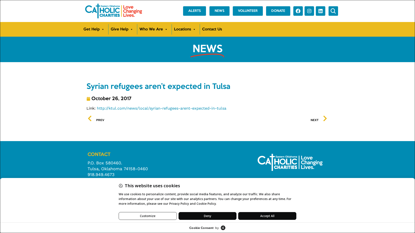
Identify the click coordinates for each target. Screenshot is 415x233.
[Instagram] (309, 11)
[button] (333, 11)
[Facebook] (298, 11)
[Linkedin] (320, 11)
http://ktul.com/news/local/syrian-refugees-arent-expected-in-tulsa (161, 108)
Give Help (119, 29)
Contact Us (212, 29)
